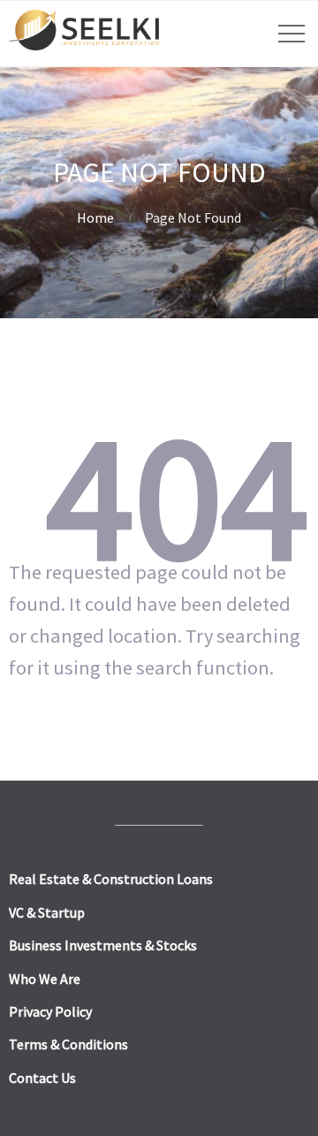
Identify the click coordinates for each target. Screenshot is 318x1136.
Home (95, 217)
